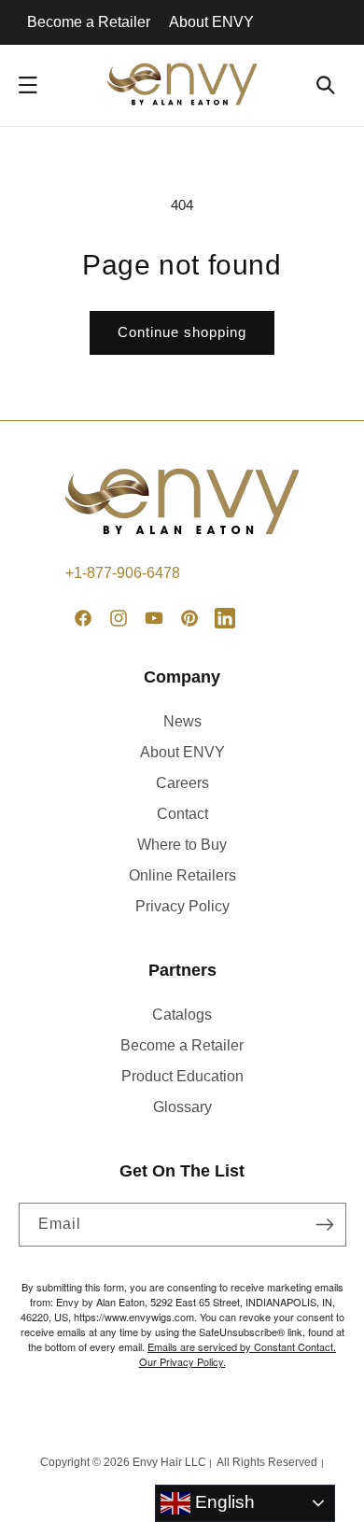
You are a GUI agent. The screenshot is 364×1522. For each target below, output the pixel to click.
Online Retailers (182, 875)
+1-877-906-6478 (122, 573)
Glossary (182, 1107)
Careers (182, 783)
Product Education (182, 1076)
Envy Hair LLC (169, 1462)
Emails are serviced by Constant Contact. (241, 1346)
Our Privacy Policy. (182, 1361)
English (222, 1502)
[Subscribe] (324, 1225)
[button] (28, 85)
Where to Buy (182, 845)
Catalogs (182, 1014)
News (182, 721)
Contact (182, 814)
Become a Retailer (88, 22)
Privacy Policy (182, 906)
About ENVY (211, 22)
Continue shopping (182, 332)
